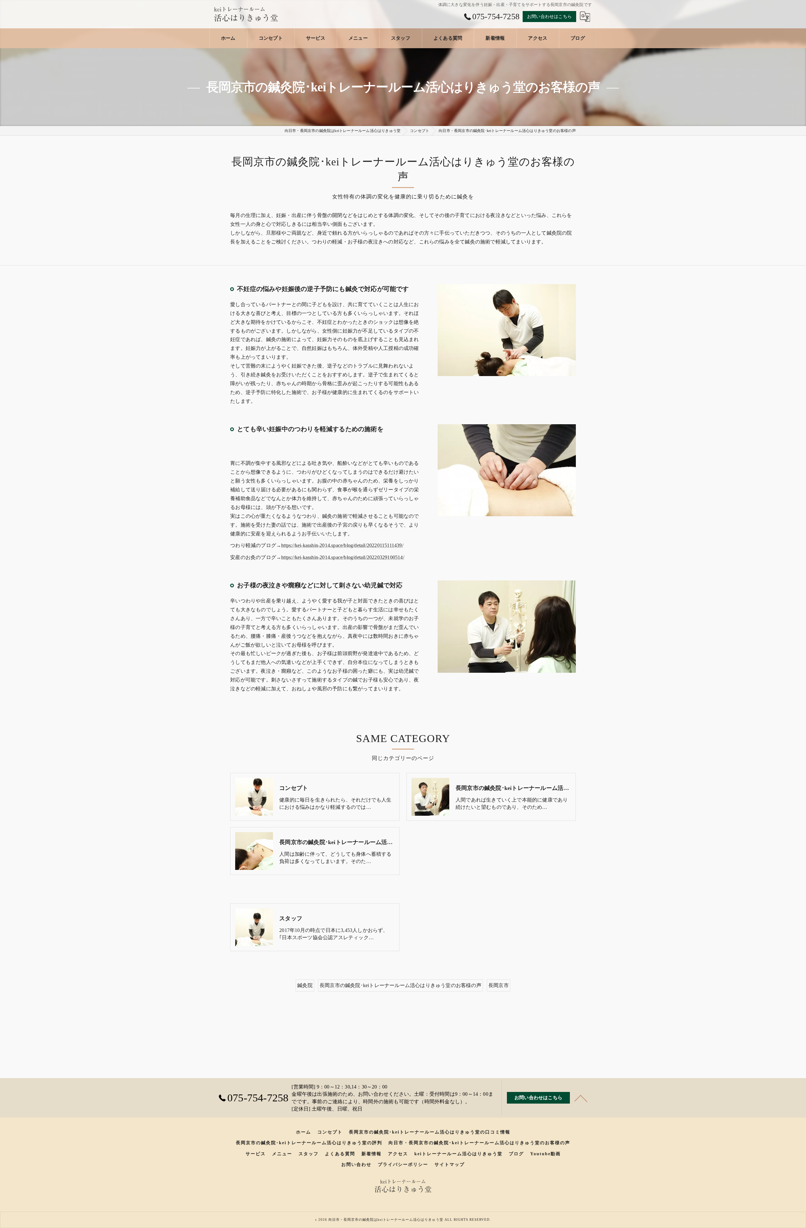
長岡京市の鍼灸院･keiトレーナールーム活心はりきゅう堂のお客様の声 (400, 985)
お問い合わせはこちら (549, 16)
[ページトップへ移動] (581, 1098)
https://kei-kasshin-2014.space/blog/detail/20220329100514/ (342, 557)
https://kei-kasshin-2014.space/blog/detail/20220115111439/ (342, 545)
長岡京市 (498, 985)
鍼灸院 (305, 985)
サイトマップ (449, 1164)
